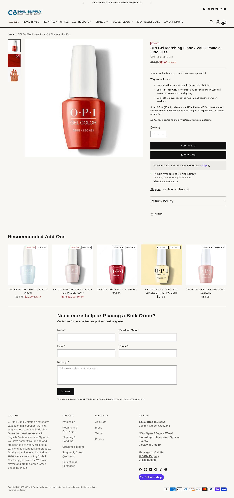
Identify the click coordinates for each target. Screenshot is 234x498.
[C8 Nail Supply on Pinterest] (216, 8)
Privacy (99, 439)
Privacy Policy (112, 399)
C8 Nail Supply (32, 487)
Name (61, 330)
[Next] (150, 2)
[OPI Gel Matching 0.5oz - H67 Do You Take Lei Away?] (72, 264)
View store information (166, 181)
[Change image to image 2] (14, 60)
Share (159, 214)
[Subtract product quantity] (153, 134)
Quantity (155, 127)
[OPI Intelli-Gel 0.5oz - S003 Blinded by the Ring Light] (161, 264)
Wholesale (68, 422)
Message (63, 362)
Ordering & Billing (73, 446)
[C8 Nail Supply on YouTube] (224, 8)
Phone (123, 346)
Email (61, 346)
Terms (98, 433)
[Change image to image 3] (14, 75)
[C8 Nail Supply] (25, 12)
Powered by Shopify (17, 490)
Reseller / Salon (128, 330)
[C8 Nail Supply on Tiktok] (220, 8)
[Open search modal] (211, 22)
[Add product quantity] (163, 134)
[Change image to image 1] (14, 45)
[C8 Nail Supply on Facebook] (204, 8)
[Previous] (83, 2)
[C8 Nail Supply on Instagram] (208, 8)
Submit (65, 391)
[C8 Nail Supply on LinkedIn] (212, 8)
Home (11, 34)
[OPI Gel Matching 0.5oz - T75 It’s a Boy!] (28, 264)
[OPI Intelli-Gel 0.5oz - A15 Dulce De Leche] (206, 264)
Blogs (98, 427)
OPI (152, 56)
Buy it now (188, 155)
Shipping (155, 189)
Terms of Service (131, 399)
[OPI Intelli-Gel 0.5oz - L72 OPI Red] (117, 264)
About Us (100, 422)
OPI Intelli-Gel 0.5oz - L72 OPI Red (117, 289)
